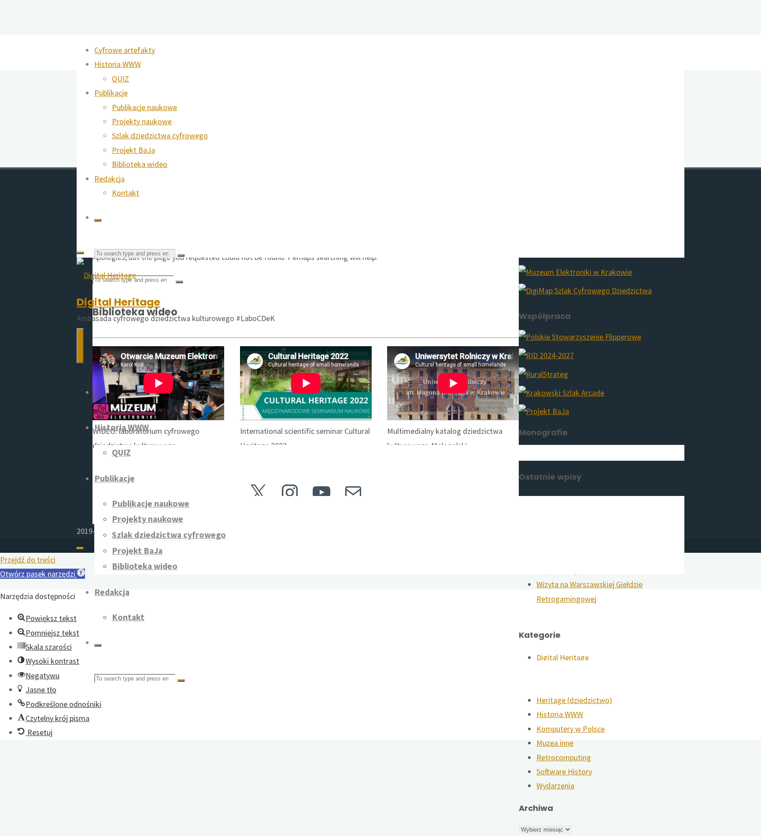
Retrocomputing (563, 757)
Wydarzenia (555, 786)
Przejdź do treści (27, 560)
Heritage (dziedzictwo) (574, 700)
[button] (42, 574)
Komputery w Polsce (570, 729)
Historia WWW (559, 714)
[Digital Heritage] (106, 275)
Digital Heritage (118, 302)
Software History (564, 771)
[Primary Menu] (80, 345)
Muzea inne (554, 743)
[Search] (97, 220)
